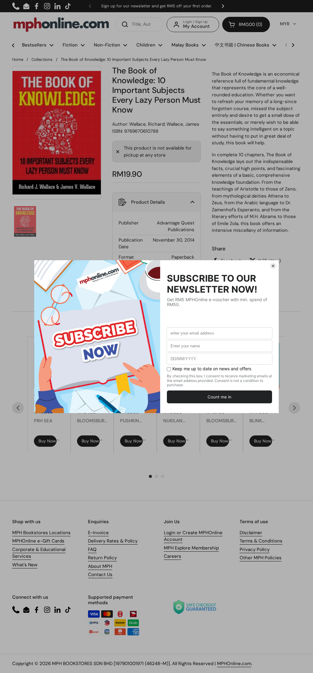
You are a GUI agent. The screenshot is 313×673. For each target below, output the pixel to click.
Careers (172, 556)
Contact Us (100, 574)
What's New (24, 565)
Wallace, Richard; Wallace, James (164, 124)
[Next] (294, 408)
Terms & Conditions (261, 541)
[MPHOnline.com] (61, 24)
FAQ (92, 549)
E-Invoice (98, 533)
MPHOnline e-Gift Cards (38, 541)
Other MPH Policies (261, 558)
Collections (42, 59)
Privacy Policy (255, 549)
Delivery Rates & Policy (113, 541)
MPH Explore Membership (191, 548)
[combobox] (139, 24)
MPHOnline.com (234, 663)
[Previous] (18, 408)
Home (17, 59)
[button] (246, 24)
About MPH (100, 566)
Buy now (47, 441)
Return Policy (102, 558)
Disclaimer (251, 533)
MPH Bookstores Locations (41, 533)
